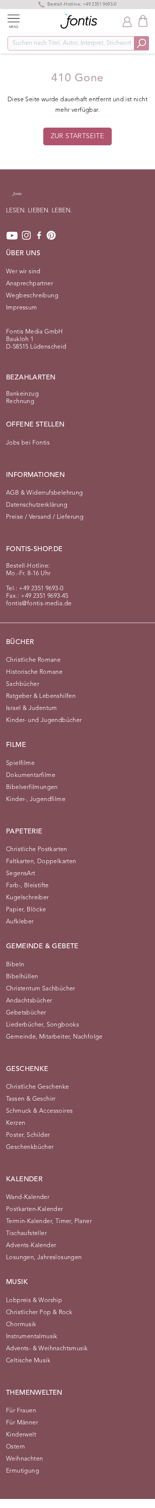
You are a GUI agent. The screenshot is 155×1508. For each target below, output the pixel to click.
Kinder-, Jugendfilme (35, 800)
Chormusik (21, 1325)
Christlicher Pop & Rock (39, 1313)
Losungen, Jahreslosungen (44, 1258)
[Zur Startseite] (16, 197)
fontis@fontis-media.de (39, 604)
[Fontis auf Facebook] (39, 236)
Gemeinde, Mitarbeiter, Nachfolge (54, 1037)
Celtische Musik (28, 1361)
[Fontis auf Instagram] (26, 236)
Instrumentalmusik (32, 1337)
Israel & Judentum (31, 708)
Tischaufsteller (26, 1234)
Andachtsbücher (29, 1001)
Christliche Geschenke (37, 1087)
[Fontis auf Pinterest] (51, 236)
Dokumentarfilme (30, 775)
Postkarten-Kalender (34, 1209)
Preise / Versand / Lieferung (45, 517)
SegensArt (20, 874)
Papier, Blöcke (26, 910)
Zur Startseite (78, 136)
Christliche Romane (33, 660)
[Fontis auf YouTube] (12, 236)
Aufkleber (20, 922)
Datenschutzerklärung (36, 505)
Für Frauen (21, 1411)
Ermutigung (22, 1471)
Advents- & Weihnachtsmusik (47, 1349)
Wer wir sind (23, 272)
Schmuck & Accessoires (39, 1111)
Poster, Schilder (28, 1135)
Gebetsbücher (26, 1013)
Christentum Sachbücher (40, 989)
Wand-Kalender (27, 1197)
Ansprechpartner (29, 284)
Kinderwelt (21, 1435)
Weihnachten (24, 1459)
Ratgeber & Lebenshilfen (41, 696)
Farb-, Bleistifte (27, 886)
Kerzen (15, 1123)
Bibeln (15, 965)
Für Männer (22, 1423)
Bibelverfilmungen (32, 787)
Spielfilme (20, 763)
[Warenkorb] (142, 21)
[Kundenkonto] (127, 21)
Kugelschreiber (27, 898)
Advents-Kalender (31, 1246)
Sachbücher (22, 684)
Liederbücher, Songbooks (42, 1025)
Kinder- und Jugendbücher (44, 720)
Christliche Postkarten (36, 850)
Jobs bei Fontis (28, 443)
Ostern (15, 1447)
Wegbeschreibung (32, 296)
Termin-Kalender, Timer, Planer (49, 1222)
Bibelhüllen (22, 977)
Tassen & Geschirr (31, 1099)
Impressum (21, 308)
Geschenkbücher (30, 1147)
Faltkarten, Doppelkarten (41, 862)
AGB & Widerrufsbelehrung (44, 493)
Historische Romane (34, 672)
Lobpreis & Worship (34, 1301)
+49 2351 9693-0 (41, 589)
